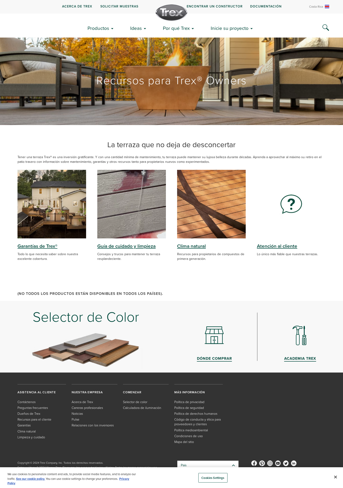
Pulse (75, 419)
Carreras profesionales (87, 407)
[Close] (335, 477)
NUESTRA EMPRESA (87, 392)
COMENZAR (132, 392)
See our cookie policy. (30, 479)
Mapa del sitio (184, 441)
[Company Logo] (171, 12)
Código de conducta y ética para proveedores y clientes (197, 422)
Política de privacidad (189, 402)
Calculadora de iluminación (142, 407)
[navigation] (171, 7)
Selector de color (135, 402)
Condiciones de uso (188, 436)
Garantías (24, 425)
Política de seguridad (189, 407)
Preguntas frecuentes (33, 407)
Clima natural (27, 431)
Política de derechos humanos (195, 413)
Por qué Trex (176, 28)
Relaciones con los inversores (93, 425)
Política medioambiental (191, 430)
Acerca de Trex (77, 6)
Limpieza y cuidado (31, 437)
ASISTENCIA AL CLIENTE (37, 392)
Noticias (77, 413)
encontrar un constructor (215, 6)
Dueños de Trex (29, 413)
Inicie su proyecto (229, 28)
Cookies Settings (212, 477)
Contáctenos (26, 402)
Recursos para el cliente (34, 419)
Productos (98, 28)
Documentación (266, 6)
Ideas (136, 28)
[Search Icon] (325, 27)
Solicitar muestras (119, 6)
